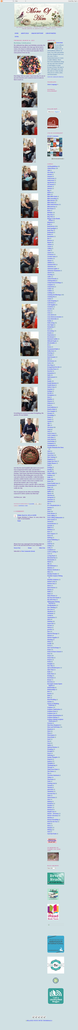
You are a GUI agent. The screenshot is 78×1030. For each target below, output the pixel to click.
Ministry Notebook (52, 570)
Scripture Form (51, 711)
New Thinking (51, 607)
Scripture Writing (52, 717)
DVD (48, 359)
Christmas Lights (52, 268)
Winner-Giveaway (52, 815)
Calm (48, 250)
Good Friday (51, 441)
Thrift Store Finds (52, 769)
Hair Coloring (51, 457)
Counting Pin (51, 296)
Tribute (49, 777)
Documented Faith (52, 349)
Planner (49, 635)
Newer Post (17, 548)
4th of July (50, 172)
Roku (48, 695)
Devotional (50, 337)
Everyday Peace (52, 369)
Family (49, 381)
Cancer (49, 252)
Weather (49, 805)
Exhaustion (50, 373)
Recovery (50, 682)
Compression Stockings (54, 282)
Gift (48, 423)
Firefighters (50, 395)
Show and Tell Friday (53, 727)
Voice (48, 799)
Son (48, 741)
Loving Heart (51, 556)
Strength (49, 751)
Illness (49, 493)
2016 (48, 170)
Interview (50, 501)
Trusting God (51, 783)
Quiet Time (50, 669)
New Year (50, 609)
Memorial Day (51, 557)
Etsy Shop (50, 365)
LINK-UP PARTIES (51, 33)
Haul (48, 465)
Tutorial (49, 787)
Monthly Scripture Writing (55, 576)
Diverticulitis (51, 343)
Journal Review (51, 523)
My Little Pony (51, 599)
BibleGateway (51, 206)
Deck (48, 329)
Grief (48, 451)
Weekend (50, 809)
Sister (49, 731)
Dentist (49, 333)
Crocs (49, 311)
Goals (49, 429)
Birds (48, 210)
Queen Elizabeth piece (53, 667)
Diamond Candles (52, 339)
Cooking (49, 292)
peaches (49, 629)
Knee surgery (51, 533)
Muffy (49, 591)
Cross (49, 313)
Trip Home (50, 779)
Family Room (51, 385)
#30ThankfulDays (52, 166)
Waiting (49, 801)
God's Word (50, 439)
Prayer (49, 655)
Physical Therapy (52, 633)
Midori (49, 561)
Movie (49, 585)
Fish (48, 397)
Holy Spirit (50, 479)
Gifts (48, 425)
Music (49, 593)
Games (49, 419)
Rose (48, 697)
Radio (49, 672)
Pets (48, 631)
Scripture (50, 707)
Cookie (49, 288)
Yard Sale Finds (51, 833)
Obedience (50, 611)
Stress (49, 753)
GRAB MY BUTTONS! (37, 33)
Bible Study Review (52, 204)
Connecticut (50, 286)
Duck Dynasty (51, 357)
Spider (49, 745)
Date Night (50, 325)
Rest (48, 691)
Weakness (50, 803)
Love (48, 553)
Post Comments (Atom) (28, 551)
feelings (49, 391)
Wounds (49, 827)
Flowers (49, 401)
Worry (49, 825)
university (50, 789)
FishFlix (49, 399)
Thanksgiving (51, 765)
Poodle (49, 643)
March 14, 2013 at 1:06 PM (29, 515)
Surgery (49, 761)
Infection (50, 495)
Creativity (50, 306)
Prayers (49, 659)
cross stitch (50, 315)
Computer (50, 284)
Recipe (49, 680)
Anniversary (51, 178)
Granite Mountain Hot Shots (55, 447)
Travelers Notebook (53, 775)
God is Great (51, 433)
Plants (49, 641)
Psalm (49, 661)
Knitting (49, 537)
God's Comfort (51, 435)
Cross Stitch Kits (52, 319)
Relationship (51, 687)
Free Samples (51, 411)
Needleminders (51, 605)
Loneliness (50, 549)
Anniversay (50, 180)
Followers (50, 403)
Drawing (49, 353)
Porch (49, 645)
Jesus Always (51, 513)
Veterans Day (51, 793)
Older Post (42, 548)
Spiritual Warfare (52, 747)
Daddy (49, 321)
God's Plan (50, 437)
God (48, 431)
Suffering (50, 755)
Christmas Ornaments (53, 270)
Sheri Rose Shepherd (53, 725)
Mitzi (48, 572)
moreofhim (59, 42)
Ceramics (50, 258)
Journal (49, 521)
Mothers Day (51, 583)
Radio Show (50, 673)
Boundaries (50, 236)
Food (48, 405)
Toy (48, 773)
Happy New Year (52, 461)
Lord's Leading (51, 551)
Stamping (50, 749)
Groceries (50, 453)
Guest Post (50, 455)
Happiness (50, 459)
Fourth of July (51, 409)
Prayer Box (50, 657)
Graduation (50, 443)
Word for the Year (52, 821)
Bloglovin (50, 222)
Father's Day (51, 387)
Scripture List (51, 713)
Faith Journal (51, 377)
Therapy (49, 767)
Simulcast (50, 729)
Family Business (52, 383)
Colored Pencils (51, 278)
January (49, 507)
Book (48, 224)
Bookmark (50, 232)
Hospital (49, 489)
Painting (49, 621)
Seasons (49, 723)
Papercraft (50, 623)
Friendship (50, 415)
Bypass (49, 242)
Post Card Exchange (53, 647)
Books (49, 234)
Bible (48, 194)
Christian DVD (51, 264)
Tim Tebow (50, 771)
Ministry (49, 568)
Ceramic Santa (51, 256)
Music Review (51, 595)
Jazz (48, 509)
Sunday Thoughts (52, 757)
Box (48, 238)
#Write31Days (51, 168)
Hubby (49, 491)
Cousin (49, 298)
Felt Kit (49, 393)
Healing (49, 467)
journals (49, 525)
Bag (48, 190)
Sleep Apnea (51, 735)
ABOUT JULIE (25, 33)
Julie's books (52, 136)
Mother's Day (51, 581)
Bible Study (50, 202)
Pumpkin (50, 663)
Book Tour (50, 230)
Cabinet (49, 244)
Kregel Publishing (52, 539)
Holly (49, 477)
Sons (26, 505)
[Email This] (35, 504)
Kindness (50, 529)
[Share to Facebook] (39, 504)
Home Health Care (52, 483)
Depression (50, 335)
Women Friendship (52, 819)
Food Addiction (51, 407)
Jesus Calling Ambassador (54, 517)
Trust (49, 781)
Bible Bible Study (52, 196)
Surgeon (49, 759)
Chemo (49, 260)
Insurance (50, 499)
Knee (48, 531)
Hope (49, 487)
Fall (48, 379)
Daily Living (50, 323)
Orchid (49, 615)
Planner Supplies (52, 637)
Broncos (49, 240)
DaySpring (50, 327)
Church (49, 272)
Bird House (50, 208)
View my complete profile (55, 76)
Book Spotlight (51, 228)
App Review (50, 182)
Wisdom (49, 817)
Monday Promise (52, 574)
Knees (49, 535)
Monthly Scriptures (52, 579)
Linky (49, 547)
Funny (49, 417)
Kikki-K (49, 527)
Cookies (49, 290)
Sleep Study (50, 737)
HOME (16, 33)
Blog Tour (50, 216)
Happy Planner (51, 463)
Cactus (49, 246)
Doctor (49, 347)
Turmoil (49, 785)
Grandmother (51, 445)
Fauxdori (49, 389)
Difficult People (51, 341)
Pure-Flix (50, 665)
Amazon (49, 176)
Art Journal (50, 184)
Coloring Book (51, 280)
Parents (49, 625)
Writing (49, 829)
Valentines (50, 791)
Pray (48, 653)
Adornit (49, 174)
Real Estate (50, 677)
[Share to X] (38, 504)
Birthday (21, 505)
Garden (49, 421)
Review (49, 693)
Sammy (49, 701)
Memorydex (50, 559)
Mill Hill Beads (51, 566)
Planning (50, 639)
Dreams (49, 355)
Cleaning (50, 274)
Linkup (49, 545)
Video (49, 795)
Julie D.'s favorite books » (58, 158)
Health (49, 469)
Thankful (50, 763)
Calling (49, 248)
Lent (48, 541)
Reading (49, 675)
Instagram (50, 497)
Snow (49, 739)
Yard (48, 831)
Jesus (48, 511)
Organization (51, 617)
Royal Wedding (51, 699)
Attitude (49, 186)
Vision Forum (51, 797)
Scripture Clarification (53, 709)
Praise (49, 649)
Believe (49, 192)
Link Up (49, 543)
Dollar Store (50, 351)
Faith (48, 375)
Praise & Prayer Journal (54, 651)
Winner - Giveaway (53, 813)
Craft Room (50, 303)
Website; (49, 807)
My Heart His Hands (53, 597)
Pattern (49, 627)
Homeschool (51, 485)
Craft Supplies (51, 305)
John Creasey (51, 519)
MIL (48, 564)
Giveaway (50, 427)
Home (30, 548)
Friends (49, 413)
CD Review (50, 254)
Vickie (19, 515)
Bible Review (51, 200)
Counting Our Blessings (54, 294)
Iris (48, 503)
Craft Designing (52, 301)
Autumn (49, 188)
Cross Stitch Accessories (54, 317)
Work (48, 823)
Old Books (50, 613)
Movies (49, 589)
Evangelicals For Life (53, 367)
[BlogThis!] (36, 504)
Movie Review (51, 587)
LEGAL (17, 36)
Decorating (50, 331)
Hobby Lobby (51, 473)
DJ (48, 345)
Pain (48, 619)
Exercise (49, 371)
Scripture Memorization (54, 715)
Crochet (49, 309)
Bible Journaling (52, 198)
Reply (19, 521)
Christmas (50, 266)
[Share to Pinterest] (41, 504)
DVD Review (50, 361)
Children (49, 262)
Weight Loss (50, 811)
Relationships (51, 689)
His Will (49, 471)
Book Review (51, 226)
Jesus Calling (51, 515)
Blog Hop (50, 214)
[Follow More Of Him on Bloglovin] (54, 112)
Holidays (50, 475)
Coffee (49, 276)
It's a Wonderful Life (53, 505)
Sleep (49, 733)
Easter (49, 363)
